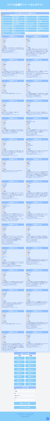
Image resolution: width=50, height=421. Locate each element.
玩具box (27, 273)
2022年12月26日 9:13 (38, 328)
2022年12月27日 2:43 (36, 177)
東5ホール (19, 372)
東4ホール (19, 369)
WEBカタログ (4, 256)
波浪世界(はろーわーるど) (30, 121)
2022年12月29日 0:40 (37, 286)
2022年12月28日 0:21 (37, 154)
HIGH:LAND (4, 293)
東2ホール (19, 361)
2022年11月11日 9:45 (13, 198)
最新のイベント (22, 413)
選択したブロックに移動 (25, 403)
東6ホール (19, 376)
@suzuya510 (4, 322)
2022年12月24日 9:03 (35, 197)
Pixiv (27, 45)
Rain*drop (28, 335)
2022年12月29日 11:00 (14, 114)
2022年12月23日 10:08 (13, 307)
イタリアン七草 (4, 184)
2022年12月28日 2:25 (12, 285)
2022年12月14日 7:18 (12, 52)
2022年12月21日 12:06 (37, 77)
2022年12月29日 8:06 (13, 155)
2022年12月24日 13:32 (37, 264)
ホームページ (28, 46)
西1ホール (19, 380)
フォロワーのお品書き (29, 413)
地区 (15, 393)
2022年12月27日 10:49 (12, 171)
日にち (15, 389)
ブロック (15, 397)
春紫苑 (27, 84)
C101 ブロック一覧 (25, 407)
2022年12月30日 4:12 (12, 133)
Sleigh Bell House (6, 205)
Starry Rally (4, 251)
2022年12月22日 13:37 (36, 347)
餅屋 (27, 142)
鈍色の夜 (27, 39)
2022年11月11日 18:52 (38, 135)
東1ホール (19, 358)
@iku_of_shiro (5, 92)
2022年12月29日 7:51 (37, 218)
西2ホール (19, 384)
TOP (18, 413)
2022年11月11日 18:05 (16, 266)
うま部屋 (27, 162)
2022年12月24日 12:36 (13, 350)
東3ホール (19, 365)
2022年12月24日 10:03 (14, 244)
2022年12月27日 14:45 (37, 114)
